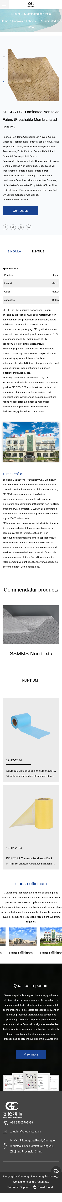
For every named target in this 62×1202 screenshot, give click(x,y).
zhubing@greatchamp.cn (25, 1131)
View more (31, 1054)
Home (4, 21)
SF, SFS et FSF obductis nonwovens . (23, 310)
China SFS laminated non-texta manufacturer (31, 484)
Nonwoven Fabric (23, 21)
